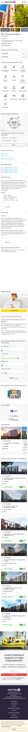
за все (21, 540)
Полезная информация (14, 712)
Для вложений (13, 137)
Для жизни (4, 137)
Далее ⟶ (14, 145)
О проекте (14, 715)
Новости (14, 710)
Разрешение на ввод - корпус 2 (10, 169)
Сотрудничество (14, 717)
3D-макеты (16, 29)
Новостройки (14, 701)
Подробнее (7, 242)
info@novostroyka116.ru (14, 692)
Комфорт (6, 45)
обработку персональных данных (13, 678)
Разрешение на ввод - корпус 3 (10, 170)
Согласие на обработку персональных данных (14, 698)
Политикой (18, 679)
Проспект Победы (6, 43)
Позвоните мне (14, 310)
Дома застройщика (14, 419)
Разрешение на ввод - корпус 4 (10, 172)
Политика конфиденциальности (14, 696)
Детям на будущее (6, 140)
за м (24, 487)
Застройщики (14, 703)
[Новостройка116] (14, 689)
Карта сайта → (14, 695)
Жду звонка (14, 674)
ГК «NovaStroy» (4, 36)
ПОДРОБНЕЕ (7, 207)
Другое (15, 140)
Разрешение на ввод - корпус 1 (10, 167)
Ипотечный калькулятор (14, 708)
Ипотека (14, 706)
